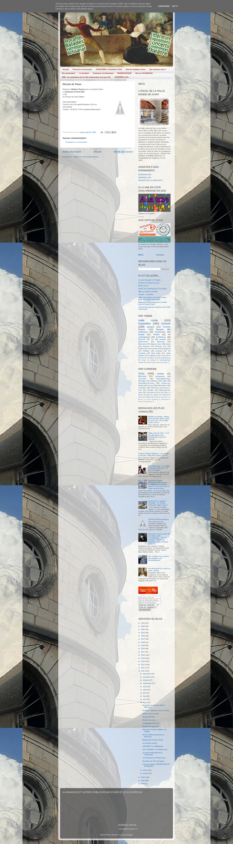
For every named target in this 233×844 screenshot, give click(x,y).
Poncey (150, 385)
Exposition (144, 323)
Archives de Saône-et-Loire (148, 283)
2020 (143, 642)
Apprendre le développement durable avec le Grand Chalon (152, 303)
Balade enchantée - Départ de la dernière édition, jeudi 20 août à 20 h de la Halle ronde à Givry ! (158, 420)
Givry (141, 373)
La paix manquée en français (149, 280)
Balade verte (154, 358)
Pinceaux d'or (160, 346)
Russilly (150, 390)
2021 (143, 639)
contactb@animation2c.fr (127, 829)
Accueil (65, 69)
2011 (143, 671)
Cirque (143, 360)
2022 (143, 636)
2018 (143, 649)
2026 (143, 623)
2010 (143, 777)
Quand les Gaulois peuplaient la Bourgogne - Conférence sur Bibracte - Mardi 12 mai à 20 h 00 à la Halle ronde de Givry (158, 484)
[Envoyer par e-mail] (106, 132)
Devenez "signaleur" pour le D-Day (155, 710)
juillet (145, 690)
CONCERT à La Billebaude (152, 746)
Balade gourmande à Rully (152, 740)
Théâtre (156, 334)
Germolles (142, 379)
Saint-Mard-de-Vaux (153, 392)
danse (168, 344)
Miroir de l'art (143, 286)
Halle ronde (148, 320)
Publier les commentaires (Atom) (85, 157)
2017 (143, 652)
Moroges (148, 397)
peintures (146, 346)
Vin (152, 339)
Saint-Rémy (148, 401)
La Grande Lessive (149, 743)
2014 (143, 661)
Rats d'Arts (156, 353)
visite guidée (152, 349)
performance (142, 358)
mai (144, 696)
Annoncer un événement (103, 73)
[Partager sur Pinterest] (115, 132)
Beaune (140, 399)
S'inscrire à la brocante (82, 69)
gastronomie (143, 342)
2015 (143, 658)
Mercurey (142, 376)
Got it (175, 6)
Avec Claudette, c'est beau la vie (154, 749)
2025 (143, 626)
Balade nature (156, 344)
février (145, 770)
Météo (140, 255)
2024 (143, 629)
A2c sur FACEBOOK (144, 73)
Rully (164, 381)
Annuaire (160, 255)
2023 (143, 633)
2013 (143, 665)
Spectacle (160, 342)
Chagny (155, 395)
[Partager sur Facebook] (113, 132)
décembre (147, 674)
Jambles (160, 374)
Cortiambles (160, 376)
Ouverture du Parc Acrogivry (153, 761)
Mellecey (154, 381)
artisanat (158, 351)
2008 (143, 784)
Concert (166, 323)
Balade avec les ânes (150, 714)
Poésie (141, 349)
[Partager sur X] (110, 132)
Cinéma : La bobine (145, 294)
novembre (147, 677)
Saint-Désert (162, 385)
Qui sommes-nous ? (157, 69)
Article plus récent (71, 151)
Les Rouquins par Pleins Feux (154, 758)
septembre (147, 683)
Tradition (146, 351)
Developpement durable (160, 362)
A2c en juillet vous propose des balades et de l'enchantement (158, 558)
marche (148, 362)
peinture (150, 327)
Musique (160, 329)
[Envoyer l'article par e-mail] (101, 132)
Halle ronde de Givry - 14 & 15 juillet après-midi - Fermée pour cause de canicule (158, 436)
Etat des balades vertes (136, 69)
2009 (143, 781)
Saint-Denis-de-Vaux (146, 383)
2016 (143, 655)
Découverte (164, 355)
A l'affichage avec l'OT (150, 723)
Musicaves (142, 344)
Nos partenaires (68, 73)
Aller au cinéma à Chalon (148, 291)
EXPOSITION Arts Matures (158, 519)
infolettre (162, 339)
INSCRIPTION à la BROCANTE (150, 180)
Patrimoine (143, 332)
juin (144, 693)
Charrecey (155, 388)
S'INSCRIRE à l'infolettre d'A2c (109, 69)
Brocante (141, 339)
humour (153, 360)
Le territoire (84, 73)
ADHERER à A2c (121, 77)
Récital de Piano (148, 717)
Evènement (160, 332)
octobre (146, 680)
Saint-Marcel (164, 397)
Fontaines (142, 388)
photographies (166, 358)
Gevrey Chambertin (152, 399)
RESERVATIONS (124, 73)
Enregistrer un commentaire (76, 142)
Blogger (130, 835)
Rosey (166, 392)
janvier (146, 773)
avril (145, 699)
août (145, 687)
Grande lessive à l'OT (150, 726)
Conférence (161, 337)
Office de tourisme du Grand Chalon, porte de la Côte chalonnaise (152, 298)
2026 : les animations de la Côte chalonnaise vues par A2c (86, 77)
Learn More (164, 6)
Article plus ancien (123, 151)
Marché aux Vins (148, 720)
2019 (143, 645)
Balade (141, 334)
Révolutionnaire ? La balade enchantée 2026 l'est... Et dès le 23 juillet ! (159, 468)
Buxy (148, 395)
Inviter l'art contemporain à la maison (152, 289)
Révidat (156, 397)
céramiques (166, 349)
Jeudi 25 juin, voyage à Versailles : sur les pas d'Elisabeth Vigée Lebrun (157, 503)
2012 (143, 668)
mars (145, 702)
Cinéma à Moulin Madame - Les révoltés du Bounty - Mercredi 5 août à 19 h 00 (154, 454)
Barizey (140, 395)
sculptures (152, 355)
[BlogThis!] (108, 132)
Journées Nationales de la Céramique (152, 754)
